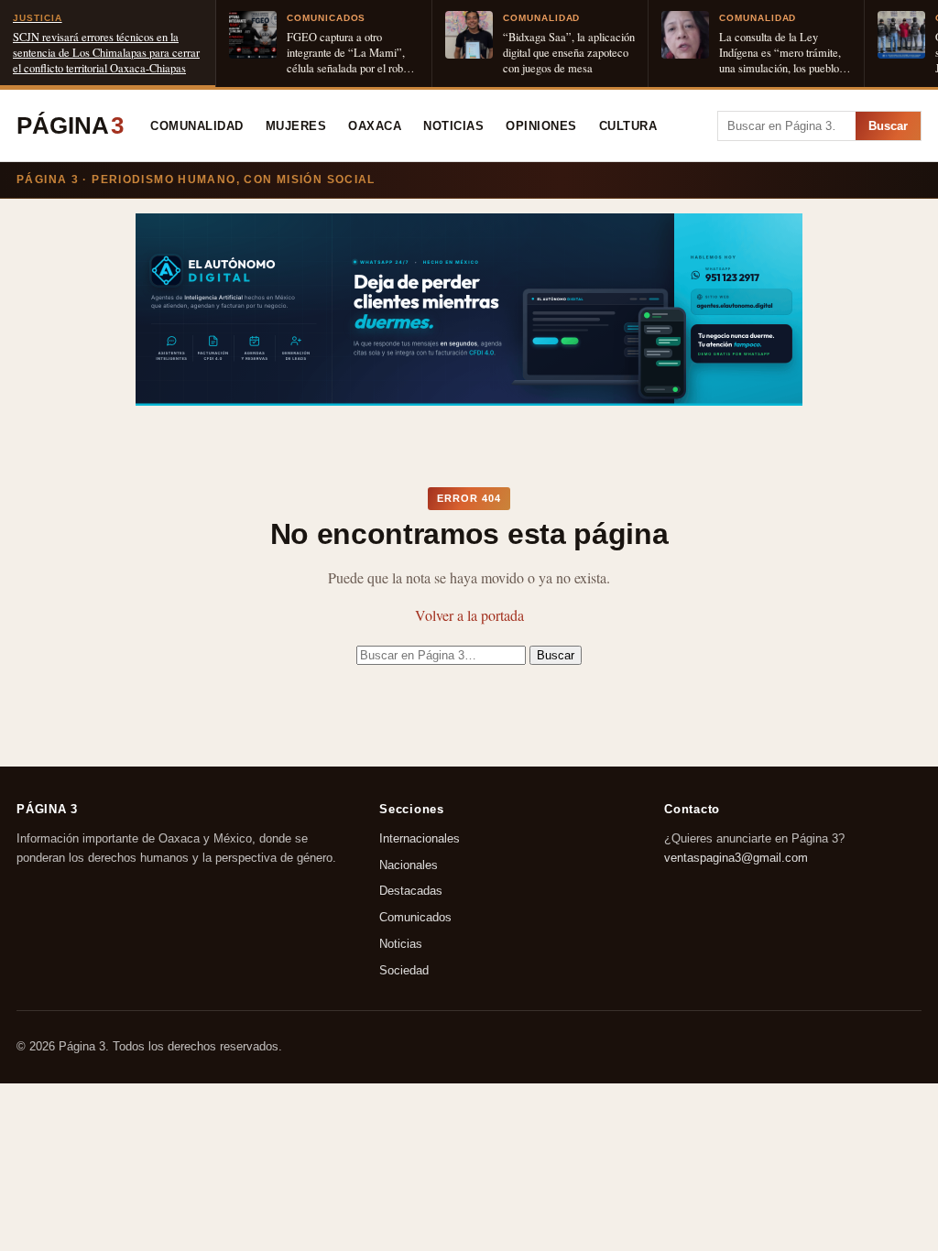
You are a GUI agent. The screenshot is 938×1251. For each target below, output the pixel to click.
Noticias (453, 126)
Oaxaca (374, 126)
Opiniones (541, 126)
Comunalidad (197, 126)
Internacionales (419, 838)
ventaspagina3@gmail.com (736, 858)
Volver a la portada (469, 615)
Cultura (628, 126)
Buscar (888, 126)
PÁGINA (70, 125)
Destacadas (410, 891)
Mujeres (296, 126)
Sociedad (404, 970)
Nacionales (408, 865)
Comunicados (415, 918)
